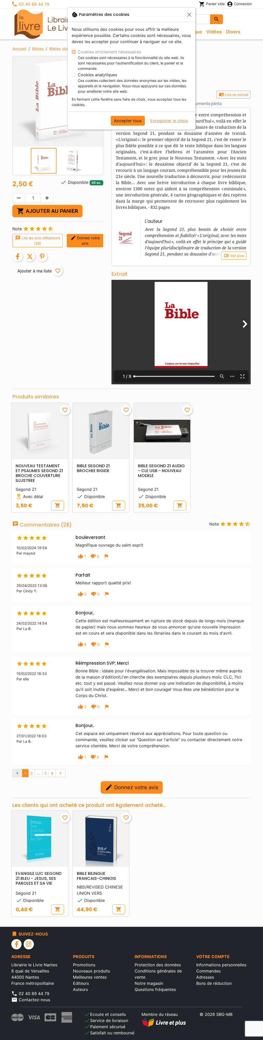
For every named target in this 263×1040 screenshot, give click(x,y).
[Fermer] (189, 15)
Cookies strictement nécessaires (109, 51)
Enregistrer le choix (169, 120)
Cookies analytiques (97, 74)
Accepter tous (128, 120)
